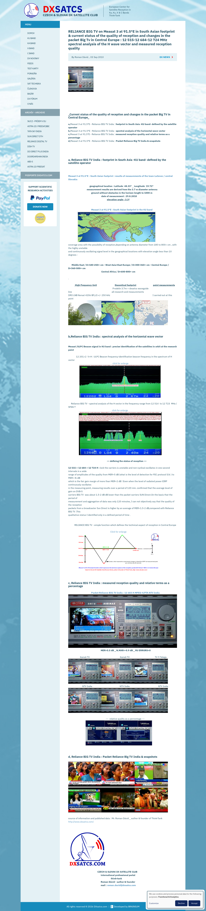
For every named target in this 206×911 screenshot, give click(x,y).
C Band (30, 53)
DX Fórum (32, 98)
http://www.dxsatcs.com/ (81, 821)
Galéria (31, 78)
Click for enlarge (118, 531)
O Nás (30, 103)
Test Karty (32, 68)
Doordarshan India (37, 156)
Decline (181, 903)
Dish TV (31, 146)
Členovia (32, 88)
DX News (165, 57)
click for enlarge (121, 363)
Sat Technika (34, 83)
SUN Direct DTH (35, 136)
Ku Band (31, 38)
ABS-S (30, 161)
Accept (194, 903)
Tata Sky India (34, 131)
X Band (30, 48)
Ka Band (31, 43)
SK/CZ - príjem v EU (36, 121)
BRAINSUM (133, 906)
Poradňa (32, 73)
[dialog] (175, 899)
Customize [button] (154, 903)
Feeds (30, 63)
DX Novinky (33, 58)
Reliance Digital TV (37, 141)
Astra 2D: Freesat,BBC (38, 126)
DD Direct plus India (37, 151)
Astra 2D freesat (36, 166)
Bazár (30, 93)
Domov (30, 33)
